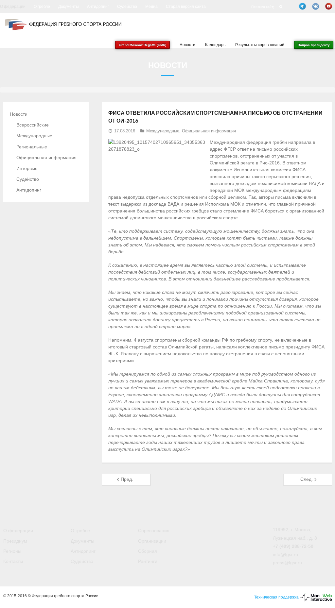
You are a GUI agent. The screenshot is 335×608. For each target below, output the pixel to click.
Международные (162, 130)
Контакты (13, 561)
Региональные (31, 146)
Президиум (15, 541)
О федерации (13, 6)
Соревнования (153, 530)
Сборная (147, 551)
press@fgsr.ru (287, 562)
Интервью (27, 168)
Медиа (151, 6)
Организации (152, 541)
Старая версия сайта (186, 6)
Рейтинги (147, 561)
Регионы (12, 551)
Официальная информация (209, 130)
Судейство (127, 6)
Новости (18, 114)
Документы (68, 6)
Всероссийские (32, 124)
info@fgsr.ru (285, 554)
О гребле (42, 6)
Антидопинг (98, 6)
